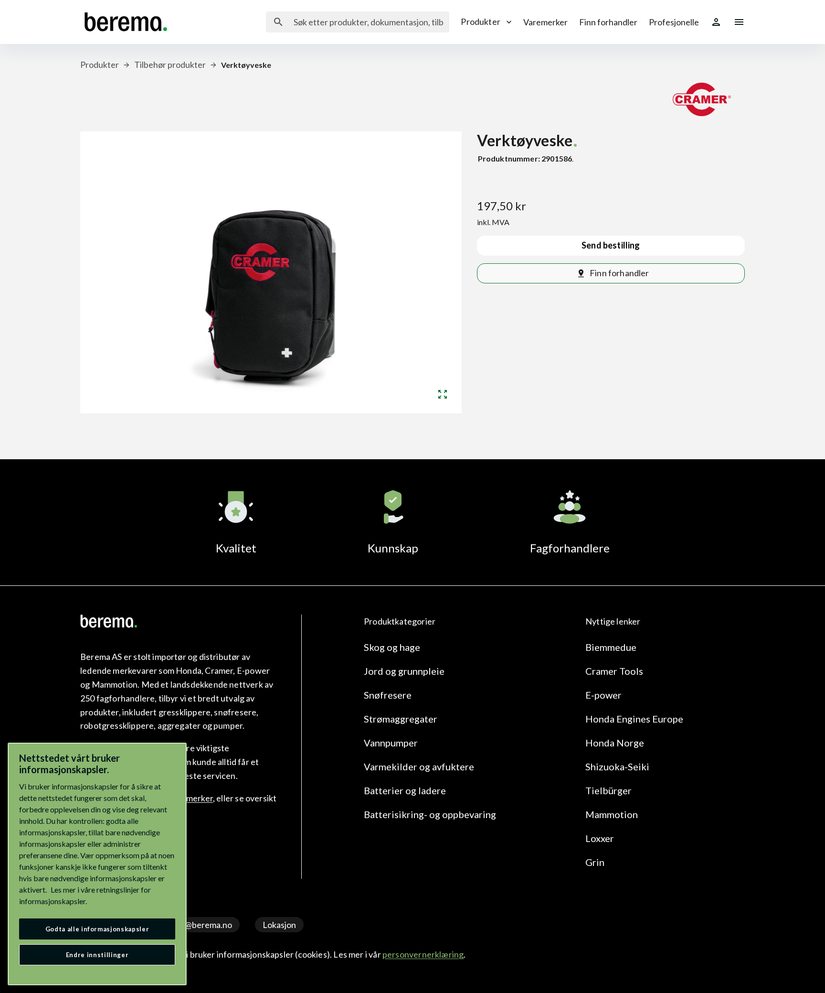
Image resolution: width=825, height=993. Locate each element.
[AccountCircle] (716, 22)
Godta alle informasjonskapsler (97, 929)
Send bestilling (611, 245)
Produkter (480, 21)
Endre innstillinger (97, 955)
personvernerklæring (423, 954)
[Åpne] (442, 394)
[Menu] (739, 22)
